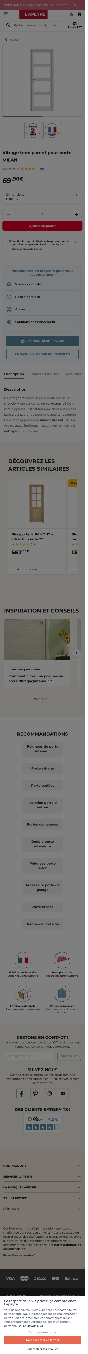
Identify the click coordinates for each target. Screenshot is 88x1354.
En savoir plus (33, 1325)
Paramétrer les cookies (43, 1349)
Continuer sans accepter (42, 1332)
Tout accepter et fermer (42, 1340)
